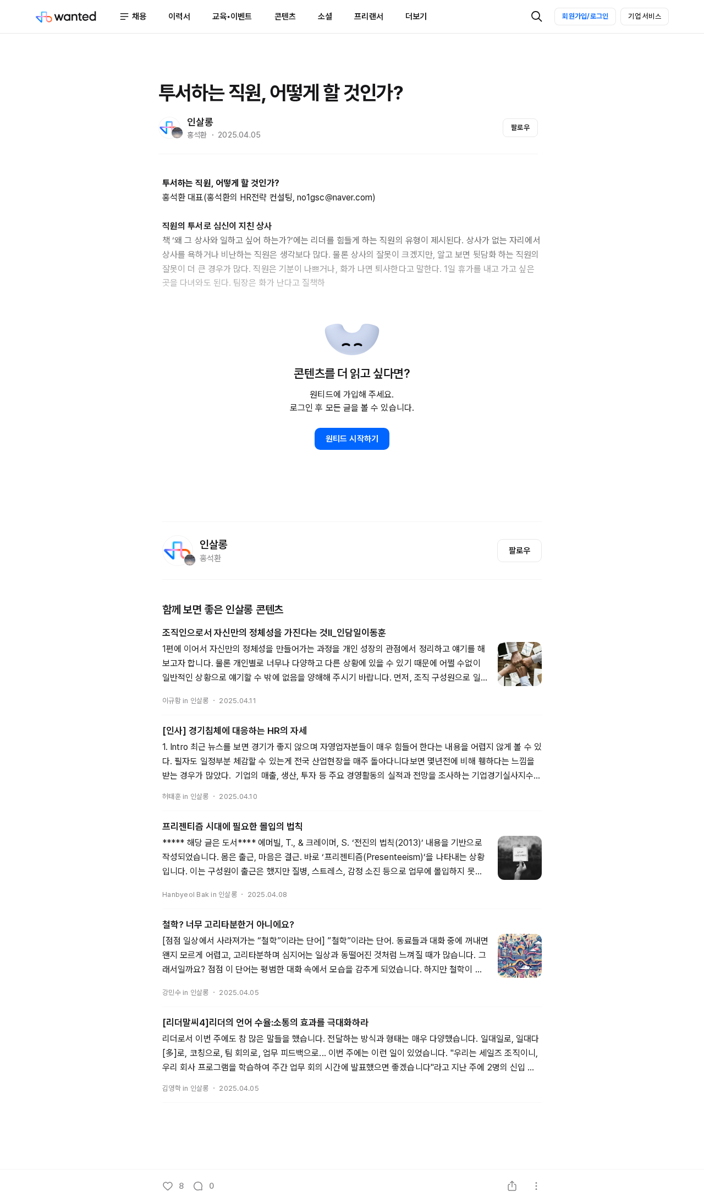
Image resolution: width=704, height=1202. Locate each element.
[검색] (536, 16)
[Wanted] (77, 16)
